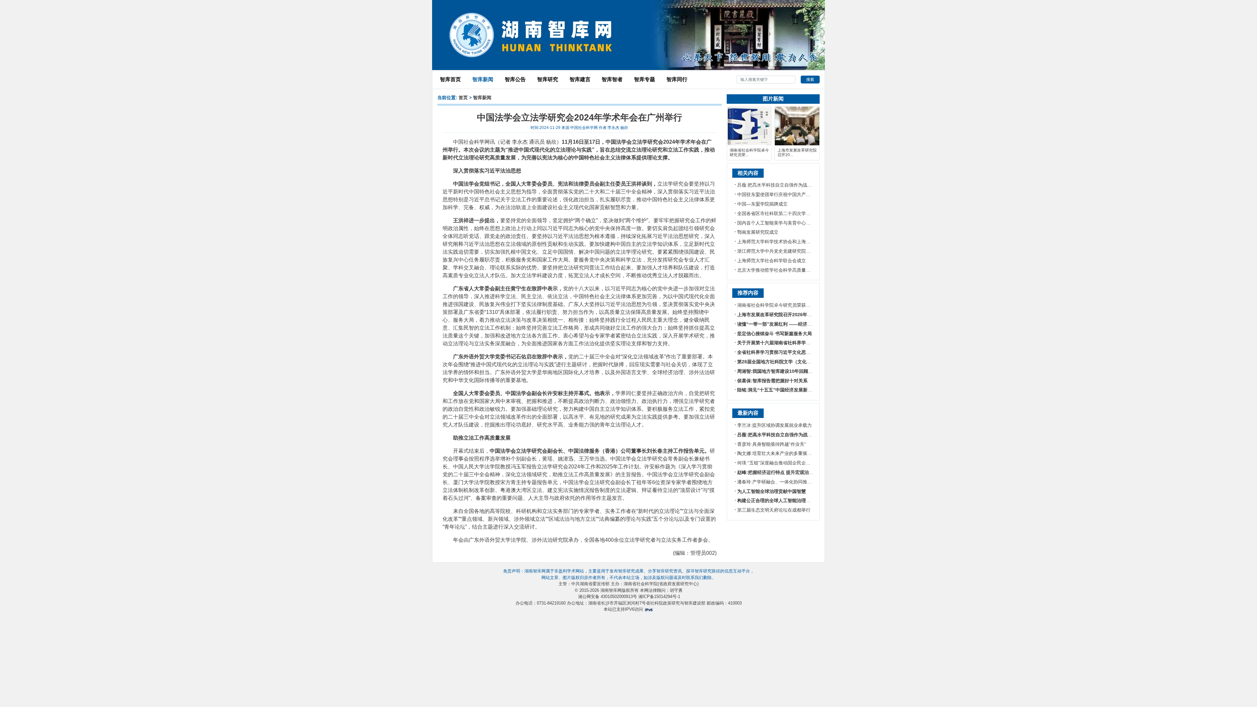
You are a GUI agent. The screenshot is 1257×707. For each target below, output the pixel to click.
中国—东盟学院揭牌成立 (762, 204)
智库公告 (515, 79)
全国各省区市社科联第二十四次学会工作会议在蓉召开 (792, 213)
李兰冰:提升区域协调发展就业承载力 (774, 425)
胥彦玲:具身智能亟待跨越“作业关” (771, 444)
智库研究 (547, 79)
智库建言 (580, 79)
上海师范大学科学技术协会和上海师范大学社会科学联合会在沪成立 (806, 241)
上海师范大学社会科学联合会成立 (771, 260)
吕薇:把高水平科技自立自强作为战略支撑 (779, 185)
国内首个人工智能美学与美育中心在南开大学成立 (787, 223)
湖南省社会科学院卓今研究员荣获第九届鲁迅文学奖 (790, 305)
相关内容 (748, 173)
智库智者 (612, 79)
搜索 (810, 79)
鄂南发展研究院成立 (757, 232)
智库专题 (644, 79)
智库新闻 (482, 79)
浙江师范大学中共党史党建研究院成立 (776, 251)
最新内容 (748, 413)
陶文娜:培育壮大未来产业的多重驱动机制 (779, 453)
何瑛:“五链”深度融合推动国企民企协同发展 (780, 462)
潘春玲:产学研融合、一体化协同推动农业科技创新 (788, 481)
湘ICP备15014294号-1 (659, 596)
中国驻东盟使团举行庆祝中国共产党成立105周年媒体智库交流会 (803, 194)
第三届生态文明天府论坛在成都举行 (774, 510)
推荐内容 (748, 293)
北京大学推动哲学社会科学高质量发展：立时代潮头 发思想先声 (802, 270)
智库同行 (676, 79)
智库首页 (450, 79)
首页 (463, 97)
